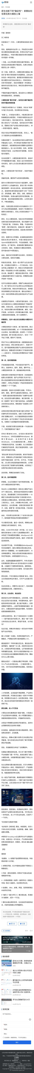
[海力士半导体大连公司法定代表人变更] (6, 973)
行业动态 (24, 18)
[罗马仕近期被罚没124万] (6, 1002)
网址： (6, 1034)
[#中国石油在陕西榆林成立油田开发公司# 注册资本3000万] (6, 992)
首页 (2, 7)
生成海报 (7, 930)
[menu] (31, 2)
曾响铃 (3, 18)
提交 (17, 1042)
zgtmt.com (21, 1070)
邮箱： (6, 1029)
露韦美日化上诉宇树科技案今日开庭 (22, 981)
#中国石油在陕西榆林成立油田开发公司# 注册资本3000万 (22, 991)
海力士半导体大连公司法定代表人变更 (22, 972)
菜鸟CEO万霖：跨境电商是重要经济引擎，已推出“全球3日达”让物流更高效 (22, 962)
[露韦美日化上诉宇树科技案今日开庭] (6, 982)
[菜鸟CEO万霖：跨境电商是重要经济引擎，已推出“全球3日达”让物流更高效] (6, 963)
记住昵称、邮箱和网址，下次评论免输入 (15, 1037)
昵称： (6, 1024)
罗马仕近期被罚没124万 (21, 1000)
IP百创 (14, 1068)
